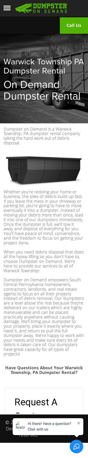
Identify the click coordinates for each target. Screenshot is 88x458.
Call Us (74, 25)
